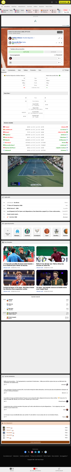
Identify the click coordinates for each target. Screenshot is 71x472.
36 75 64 (43, 150)
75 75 (28, 132)
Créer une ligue (7, 234)
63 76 (42, 127)
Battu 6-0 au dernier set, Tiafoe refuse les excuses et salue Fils (50, 264)
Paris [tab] (40, 70)
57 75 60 (43, 142)
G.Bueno (63, 127)
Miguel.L (7, 140)
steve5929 (9, 435)
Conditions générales (24, 456)
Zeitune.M (8, 150)
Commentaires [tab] (11, 70)
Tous (66, 12)
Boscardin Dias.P (9, 145)
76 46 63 (43, 145)
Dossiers (41, 6)
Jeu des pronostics (35, 470)
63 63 (28, 127)
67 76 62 (28, 142)
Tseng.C (7, 127)
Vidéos (35, 6)
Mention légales (47, 456)
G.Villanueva (62, 140)
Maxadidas (9, 432)
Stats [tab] (19, 70)
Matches (14, 6)
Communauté (59, 470)
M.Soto (64, 142)
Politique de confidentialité (36, 456)
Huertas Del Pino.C (10, 147)
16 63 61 (28, 145)
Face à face (49, 6)
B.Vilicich (63, 134)
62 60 (42, 129)
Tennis (12, 470)
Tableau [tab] (26, 70)
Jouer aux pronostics (35, 442)
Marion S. (9, 430)
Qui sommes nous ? (7, 456)
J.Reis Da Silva (62, 132)
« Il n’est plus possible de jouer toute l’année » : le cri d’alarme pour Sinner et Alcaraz (18, 264)
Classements (21, 6)
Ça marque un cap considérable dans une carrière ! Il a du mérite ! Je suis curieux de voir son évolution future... (31, 414)
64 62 (28, 147)
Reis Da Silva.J (9, 137)
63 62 (28, 150)
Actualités (7, 6)
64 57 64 (28, 134)
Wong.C (7, 132)
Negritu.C (7, 134)
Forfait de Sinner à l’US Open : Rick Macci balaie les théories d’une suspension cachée (18, 288)
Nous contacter (55, 456)
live (65, 10)
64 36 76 (28, 129)
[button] (56, 2)
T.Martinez (63, 137)
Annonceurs (16, 456)
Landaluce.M (8, 129)
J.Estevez (63, 150)
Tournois (29, 6)
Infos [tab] (4, 70)
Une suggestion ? (64, 456)
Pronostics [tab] (33, 70)
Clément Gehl (6, 267)
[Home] (2, 6)
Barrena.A (8, 142)
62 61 (28, 137)
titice (8, 437)
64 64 (42, 137)
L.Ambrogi (63, 145)
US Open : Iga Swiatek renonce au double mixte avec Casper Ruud (51, 288)
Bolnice (8, 427)
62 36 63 (28, 140)
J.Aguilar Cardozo (61, 147)
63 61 (42, 140)
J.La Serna (63, 129)
